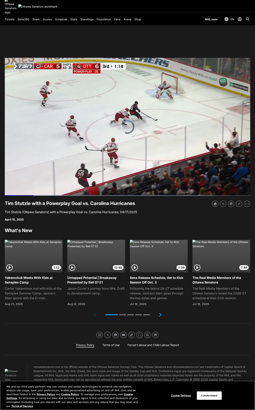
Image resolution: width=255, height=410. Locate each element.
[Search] (247, 19)
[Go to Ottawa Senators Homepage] (37, 6)
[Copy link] (239, 204)
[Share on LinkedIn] (231, 204)
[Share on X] (223, 204)
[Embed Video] (247, 204)
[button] (111, 314)
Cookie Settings (181, 395)
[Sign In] (239, 19)
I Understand (209, 395)
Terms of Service (22, 405)
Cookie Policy (70, 394)
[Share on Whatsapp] (215, 204)
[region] (127, 395)
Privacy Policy (46, 394)
